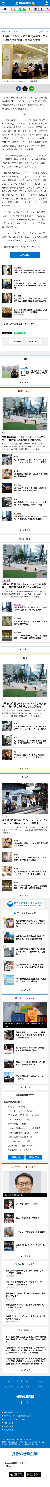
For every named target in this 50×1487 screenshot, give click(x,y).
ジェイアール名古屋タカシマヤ (18, 323)
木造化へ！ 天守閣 (16, 1106)
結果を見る (34, 1157)
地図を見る (25, 255)
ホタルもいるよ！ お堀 (19, 1141)
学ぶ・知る (13, 32)
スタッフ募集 (8, 1430)
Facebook (21, 1402)
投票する (16, 1157)
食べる (13, 9)
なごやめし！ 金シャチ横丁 (21, 1145)
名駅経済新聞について (11, 1412)
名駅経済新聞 (23, 3)
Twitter (28, 1402)
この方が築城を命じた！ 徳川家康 (24, 1128)
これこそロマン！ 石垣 (19, 1119)
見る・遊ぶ (22, 9)
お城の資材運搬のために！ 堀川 (23, 1132)
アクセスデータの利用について (14, 1419)
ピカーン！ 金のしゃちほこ (20, 1111)
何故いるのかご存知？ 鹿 (20, 1137)
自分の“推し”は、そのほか (20, 1150)
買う (30, 9)
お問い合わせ (8, 1423)
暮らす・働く (39, 9)
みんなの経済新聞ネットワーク (25, 1454)
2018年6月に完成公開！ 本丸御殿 (24, 1115)
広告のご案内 (8, 1426)
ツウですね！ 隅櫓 (17, 1124)
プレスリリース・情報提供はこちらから (17, 1416)
